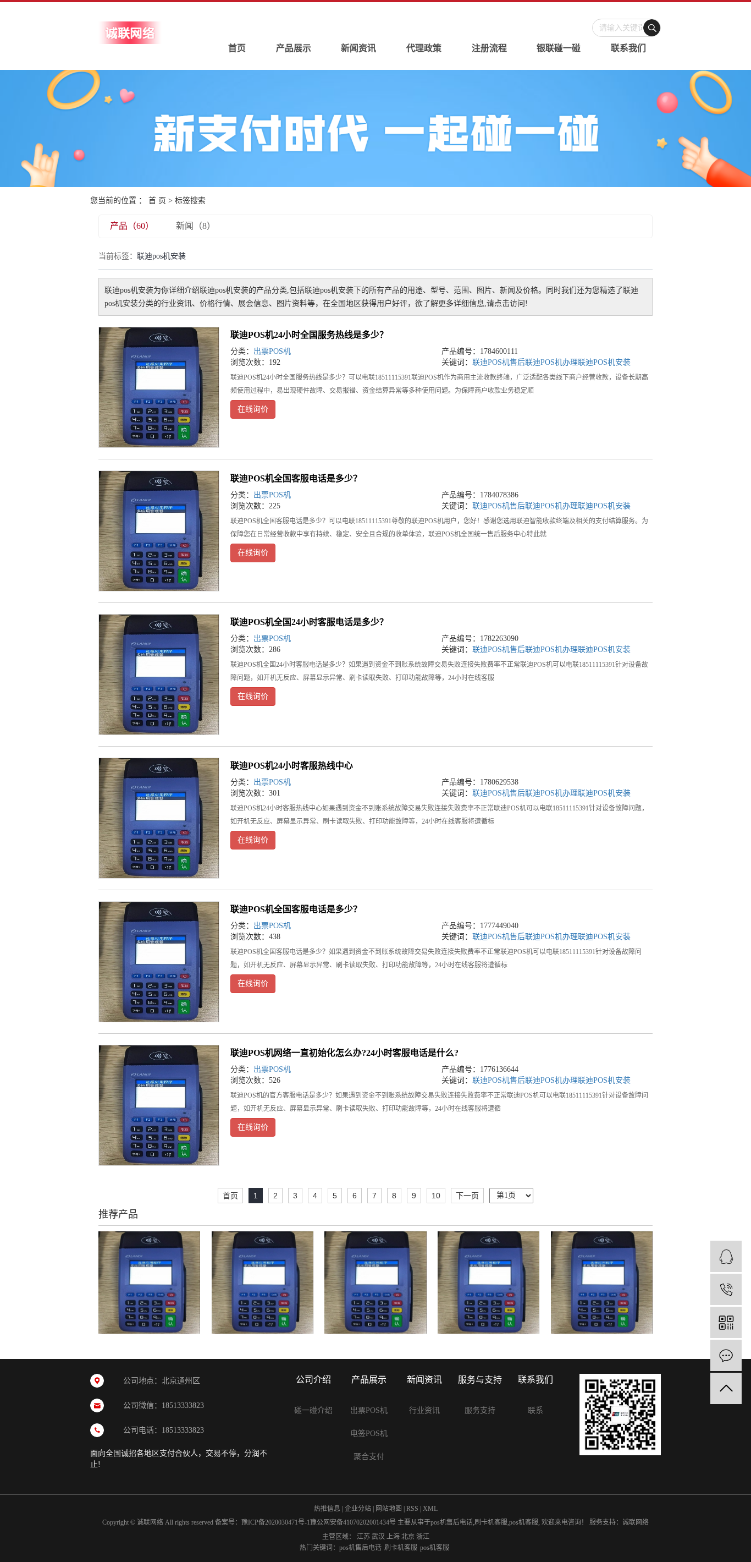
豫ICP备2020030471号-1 (275, 1522)
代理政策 (423, 48)
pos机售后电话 (451, 1522)
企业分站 (358, 1508)
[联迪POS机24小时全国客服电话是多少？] (602, 1282)
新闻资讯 (358, 48)
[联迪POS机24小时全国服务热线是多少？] (158, 387)
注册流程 (489, 48)
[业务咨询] (726, 1256)
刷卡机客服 (490, 1522)
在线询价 (253, 409)
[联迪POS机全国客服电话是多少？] (158, 530)
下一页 (467, 1195)
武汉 (378, 1537)
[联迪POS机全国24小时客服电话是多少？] (158, 674)
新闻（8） (196, 226)
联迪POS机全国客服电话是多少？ (296, 478)
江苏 (363, 1537)
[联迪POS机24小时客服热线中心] (158, 818)
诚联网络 (635, 1522)
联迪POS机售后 (498, 362)
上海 (393, 1537)
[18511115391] (726, 1289)
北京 (408, 1537)
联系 (535, 1410)
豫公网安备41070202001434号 (353, 1522)
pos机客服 (523, 1522)
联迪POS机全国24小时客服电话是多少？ (309, 622)
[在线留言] (726, 1355)
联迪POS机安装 (604, 362)
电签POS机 (369, 1433)
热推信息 (327, 1508)
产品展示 (293, 48)
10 (436, 1195)
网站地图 (388, 1508)
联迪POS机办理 (551, 362)
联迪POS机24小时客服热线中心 (291, 765)
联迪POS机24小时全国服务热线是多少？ (309, 334)
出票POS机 (272, 351)
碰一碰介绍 (313, 1410)
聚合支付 (369, 1457)
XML (430, 1508)
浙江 (422, 1537)
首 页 (157, 200)
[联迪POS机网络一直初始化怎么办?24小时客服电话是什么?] (158, 1105)
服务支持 (480, 1410)
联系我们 (628, 48)
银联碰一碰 (559, 48)
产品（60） (132, 226)
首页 (237, 48)
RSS (412, 1508)
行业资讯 (424, 1410)
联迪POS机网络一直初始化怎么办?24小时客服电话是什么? (344, 1052)
